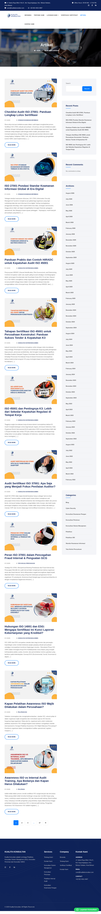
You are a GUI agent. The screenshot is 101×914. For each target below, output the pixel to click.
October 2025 (70, 251)
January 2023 (70, 427)
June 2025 (69, 275)
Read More (12, 145)
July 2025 (69, 269)
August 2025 (70, 263)
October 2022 (70, 433)
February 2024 (70, 368)
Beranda (28, 15)
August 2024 (70, 333)
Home (38, 50)
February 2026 (70, 228)
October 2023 (70, 392)
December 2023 (71, 380)
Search (68, 83)
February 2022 (70, 479)
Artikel (83, 15)
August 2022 (70, 444)
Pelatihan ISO (22, 712)
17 (39, 823)
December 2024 (71, 310)
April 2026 (69, 216)
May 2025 (69, 281)
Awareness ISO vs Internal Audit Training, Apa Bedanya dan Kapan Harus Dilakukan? (27, 781)
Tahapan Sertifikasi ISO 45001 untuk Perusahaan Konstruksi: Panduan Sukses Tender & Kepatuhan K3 (28, 334)
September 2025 (71, 257)
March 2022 (69, 474)
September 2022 (71, 439)
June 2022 (69, 456)
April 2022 (69, 468)
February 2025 (70, 298)
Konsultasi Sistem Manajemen (28, 268)
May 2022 (69, 462)
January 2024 (70, 374)
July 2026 (69, 199)
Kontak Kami (29, 24)
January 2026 (70, 234)
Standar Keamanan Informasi (28, 120)
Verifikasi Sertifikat (69, 15)
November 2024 (71, 316)
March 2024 (69, 362)
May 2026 (69, 210)
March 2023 (69, 415)
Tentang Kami (39, 15)
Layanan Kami (52, 15)
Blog (67, 502)
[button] (86, 910)
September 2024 (71, 327)
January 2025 (70, 304)
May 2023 (69, 403)
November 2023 (71, 386)
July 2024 (69, 339)
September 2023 (71, 398)
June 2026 (69, 205)
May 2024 (69, 351)
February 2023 (70, 421)
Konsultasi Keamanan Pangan (76, 514)
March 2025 (69, 292)
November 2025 (71, 246)
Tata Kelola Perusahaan (26, 563)
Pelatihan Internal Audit (49, 880)
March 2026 (69, 222)
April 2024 (69, 357)
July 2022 (69, 450)
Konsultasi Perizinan (73, 520)
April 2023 (69, 409)
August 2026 (70, 193)
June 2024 (69, 345)
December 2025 (71, 240)
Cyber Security (71, 508)
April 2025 (69, 286)
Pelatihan (21, 789)
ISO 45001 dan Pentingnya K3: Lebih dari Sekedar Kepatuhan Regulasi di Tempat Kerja (28, 412)
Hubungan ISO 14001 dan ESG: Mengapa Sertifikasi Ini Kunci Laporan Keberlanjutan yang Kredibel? (29, 629)
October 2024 (70, 322)
